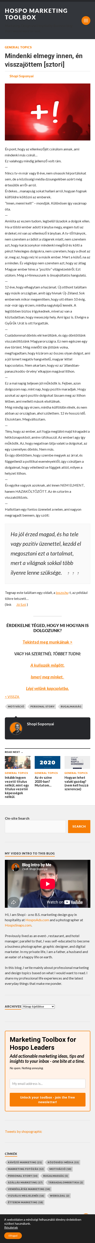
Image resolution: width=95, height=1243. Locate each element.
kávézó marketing (25, 1162)
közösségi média (63, 1162)
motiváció (16, 706)
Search (79, 826)
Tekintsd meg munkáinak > (47, 642)
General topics (18, 47)
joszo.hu (62, 592)
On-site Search (17, 818)
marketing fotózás (26, 1168)
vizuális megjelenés (26, 1195)
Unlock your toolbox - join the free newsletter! (47, 1099)
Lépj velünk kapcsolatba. (47, 688)
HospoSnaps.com (18, 925)
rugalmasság (71, 706)
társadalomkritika (65, 1182)
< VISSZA (12, 696)
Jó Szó (21, 604)
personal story (42, 706)
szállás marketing (25, 1182)
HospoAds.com (37, 920)
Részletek (11, 1227)
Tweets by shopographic (23, 1131)
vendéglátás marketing (29, 1189)
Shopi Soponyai (22, 76)
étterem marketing (25, 1202)
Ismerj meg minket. (47, 677)
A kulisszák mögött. (47, 665)
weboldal (59, 1195)
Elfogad (13, 1235)
